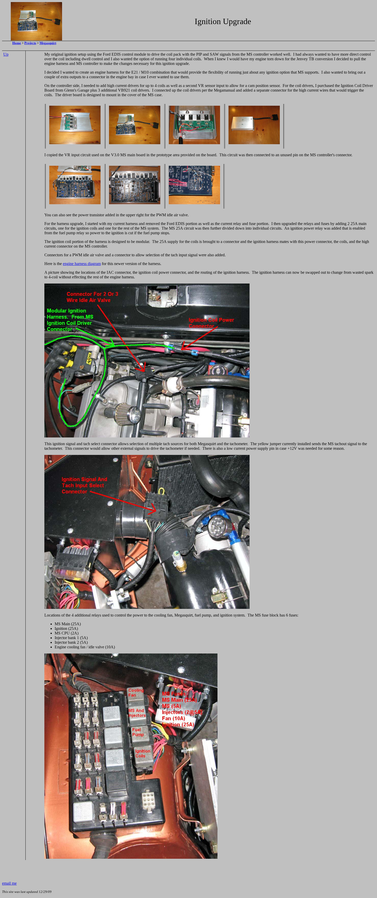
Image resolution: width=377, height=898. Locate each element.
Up (5, 54)
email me (9, 883)
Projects (30, 43)
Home (16, 43)
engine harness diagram (82, 263)
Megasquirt (47, 43)
